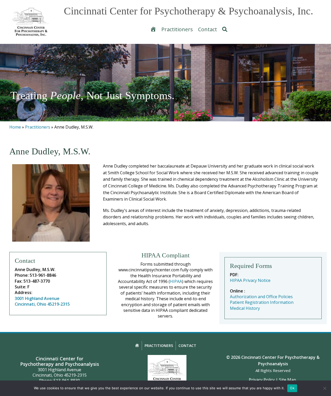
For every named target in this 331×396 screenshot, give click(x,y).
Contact (187, 345)
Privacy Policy (262, 380)
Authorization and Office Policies (261, 296)
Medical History (245, 308)
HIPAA (176, 281)
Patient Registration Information (262, 302)
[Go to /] (31, 22)
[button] (225, 29)
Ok (292, 388)
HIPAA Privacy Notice (250, 280)
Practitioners (37, 127)
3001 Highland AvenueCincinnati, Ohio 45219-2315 (42, 301)
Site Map (287, 380)
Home (15, 127)
